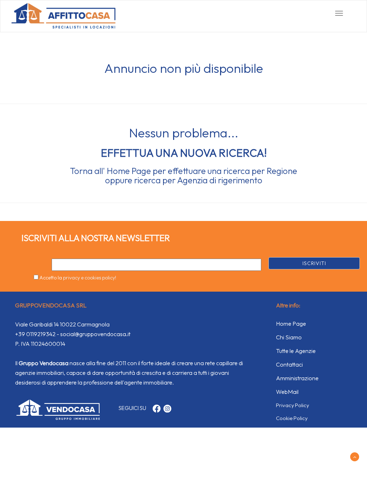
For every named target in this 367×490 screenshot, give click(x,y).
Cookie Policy (292, 418)
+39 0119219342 (35, 334)
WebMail (287, 391)
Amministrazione (297, 378)
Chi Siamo (289, 337)
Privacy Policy (292, 405)
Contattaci (289, 364)
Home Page (129, 170)
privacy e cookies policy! (89, 277)
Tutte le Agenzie (296, 350)
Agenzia (192, 180)
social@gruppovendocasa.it (95, 334)
